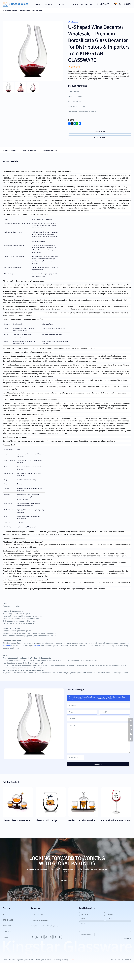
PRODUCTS (15, 10)
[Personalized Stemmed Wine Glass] (116, 802)
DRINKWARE (25, 10)
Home (7, 10)
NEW (4, 914)
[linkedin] (37, 937)
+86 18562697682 (37, 914)
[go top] (130, 739)
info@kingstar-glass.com (39, 920)
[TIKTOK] (55, 937)
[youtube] (46, 937)
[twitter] (51, 937)
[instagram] (32, 937)
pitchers (37, 645)
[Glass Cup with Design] (51, 802)
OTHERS (6, 937)
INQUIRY (127, 4)
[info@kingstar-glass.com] (130, 729)
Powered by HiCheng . (60, 960)
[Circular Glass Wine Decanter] (18, 802)
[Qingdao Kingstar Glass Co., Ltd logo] (16, 4)
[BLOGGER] (60, 937)
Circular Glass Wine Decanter (17, 820)
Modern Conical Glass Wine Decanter (86, 820)
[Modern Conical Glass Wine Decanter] (83, 802)
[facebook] (41, 937)
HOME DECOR (8, 932)
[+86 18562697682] (130, 720)
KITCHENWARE (8, 920)
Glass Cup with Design (47, 820)
